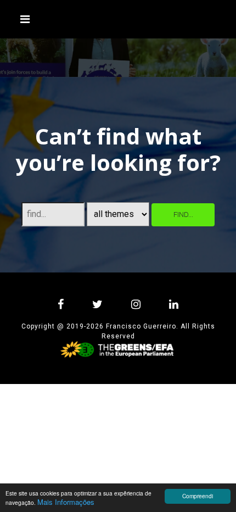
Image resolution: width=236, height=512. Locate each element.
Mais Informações (65, 502)
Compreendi (197, 496)
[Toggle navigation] (25, 19)
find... (183, 214)
